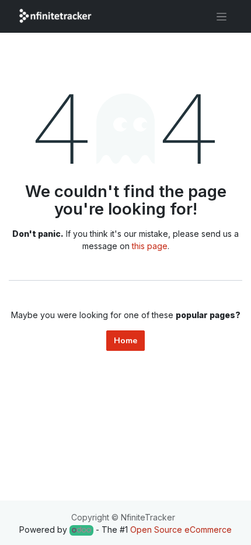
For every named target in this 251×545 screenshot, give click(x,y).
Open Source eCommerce (181, 529)
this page (150, 246)
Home (125, 340)
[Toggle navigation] (221, 16)
